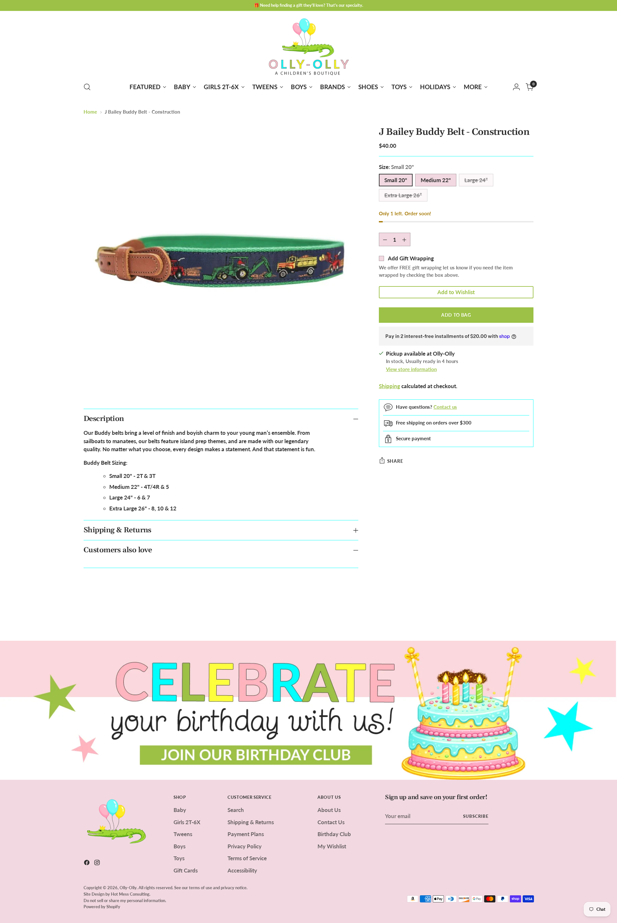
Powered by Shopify (102, 906)
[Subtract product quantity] (385, 239)
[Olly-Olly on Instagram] (98, 863)
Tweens (183, 834)
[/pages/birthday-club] (308, 710)
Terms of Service (247, 858)
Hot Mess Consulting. (130, 894)
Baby (180, 809)
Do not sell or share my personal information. (125, 900)
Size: (396, 166)
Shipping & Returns (251, 822)
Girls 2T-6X (187, 822)
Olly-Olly (128, 887)
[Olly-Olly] (308, 45)
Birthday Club (334, 834)
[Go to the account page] (516, 86)
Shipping (389, 386)
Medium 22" (436, 180)
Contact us (445, 407)
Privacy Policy (245, 846)
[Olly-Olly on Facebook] (87, 863)
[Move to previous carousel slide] (513, 618)
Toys (179, 858)
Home (90, 112)
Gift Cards (186, 870)
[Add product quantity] (404, 239)
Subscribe (475, 816)
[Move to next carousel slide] (528, 618)
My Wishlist (331, 846)
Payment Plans (246, 834)
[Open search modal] (87, 86)
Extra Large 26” (403, 195)
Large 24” (476, 180)
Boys (179, 846)
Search (236, 809)
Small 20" (395, 180)
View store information (411, 369)
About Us (329, 809)
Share (395, 461)
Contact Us (330, 822)
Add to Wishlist (456, 292)
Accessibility (242, 870)
